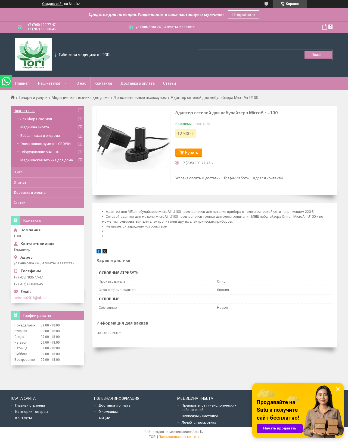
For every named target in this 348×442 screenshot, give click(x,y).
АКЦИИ (104, 418)
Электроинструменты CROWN (45, 144)
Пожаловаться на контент (179, 437)
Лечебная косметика (199, 422)
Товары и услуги (33, 97)
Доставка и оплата (137, 83)
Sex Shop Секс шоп (36, 119)
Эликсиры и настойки (200, 416)
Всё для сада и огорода (40, 136)
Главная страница (30, 405)
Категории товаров (31, 412)
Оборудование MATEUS (39, 152)
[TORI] (33, 54)
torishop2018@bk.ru (30, 298)
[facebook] (99, 252)
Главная (22, 83)
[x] (104, 252)
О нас (81, 83)
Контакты (103, 83)
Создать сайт (52, 4)
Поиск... (318, 55)
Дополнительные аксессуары (140, 97)
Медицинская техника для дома (81, 97)
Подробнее (243, 14)
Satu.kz (198, 432)
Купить (191, 152)
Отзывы (20, 182)
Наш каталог (49, 83)
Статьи (169, 83)
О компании (108, 412)
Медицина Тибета (34, 127)
